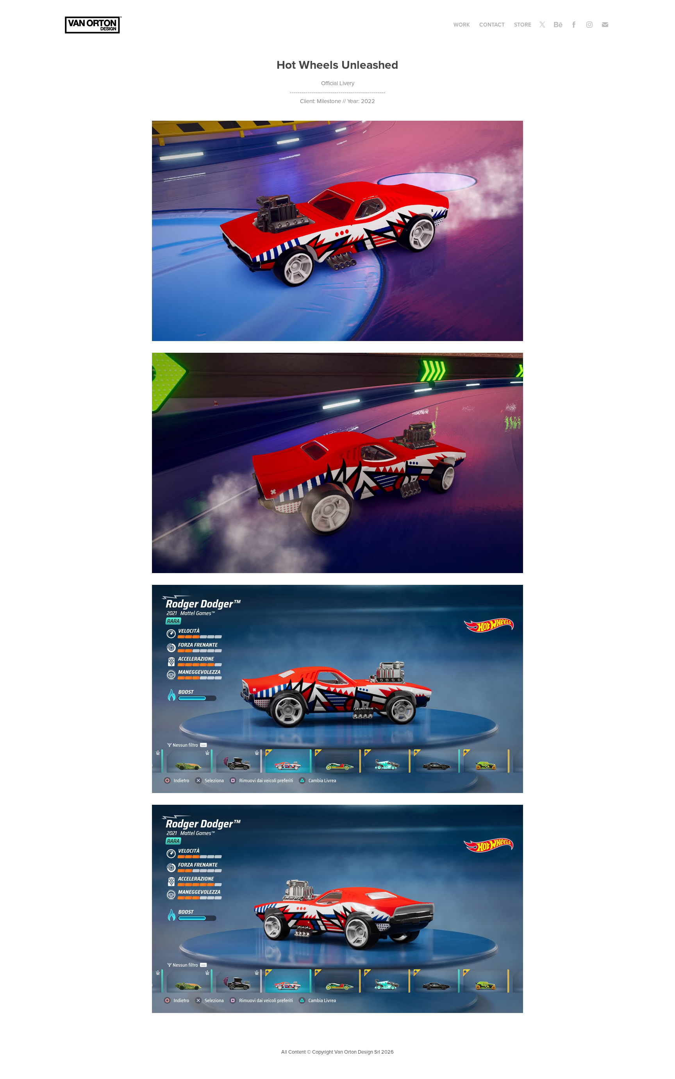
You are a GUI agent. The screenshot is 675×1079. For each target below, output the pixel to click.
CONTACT (492, 25)
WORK (462, 25)
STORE (522, 25)
